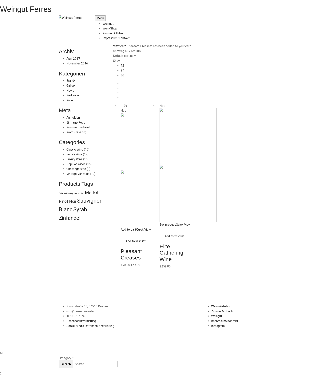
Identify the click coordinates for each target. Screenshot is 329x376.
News (70, 90)
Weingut (216, 316)
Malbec (80, 193)
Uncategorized (76, 169)
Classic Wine (74, 149)
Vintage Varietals (77, 174)
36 (122, 75)
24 (122, 70)
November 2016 (77, 63)
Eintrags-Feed (75, 122)
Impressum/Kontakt (224, 321)
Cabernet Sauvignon (68, 193)
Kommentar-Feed (78, 127)
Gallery (71, 85)
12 (122, 65)
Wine (69, 100)
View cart (119, 46)
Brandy (71, 80)
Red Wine (72, 95)
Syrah (80, 209)
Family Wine (74, 154)
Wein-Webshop (221, 306)
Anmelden (73, 117)
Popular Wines (75, 164)
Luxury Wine (74, 159)
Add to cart (128, 229)
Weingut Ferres (25, 9)
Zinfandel (70, 218)
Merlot (92, 192)
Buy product (168, 224)
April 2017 (73, 58)
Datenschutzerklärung (81, 321)
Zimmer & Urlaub (222, 311)
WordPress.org (76, 132)
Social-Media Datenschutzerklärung (90, 326)
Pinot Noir (67, 201)
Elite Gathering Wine (171, 253)
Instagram (218, 326)
